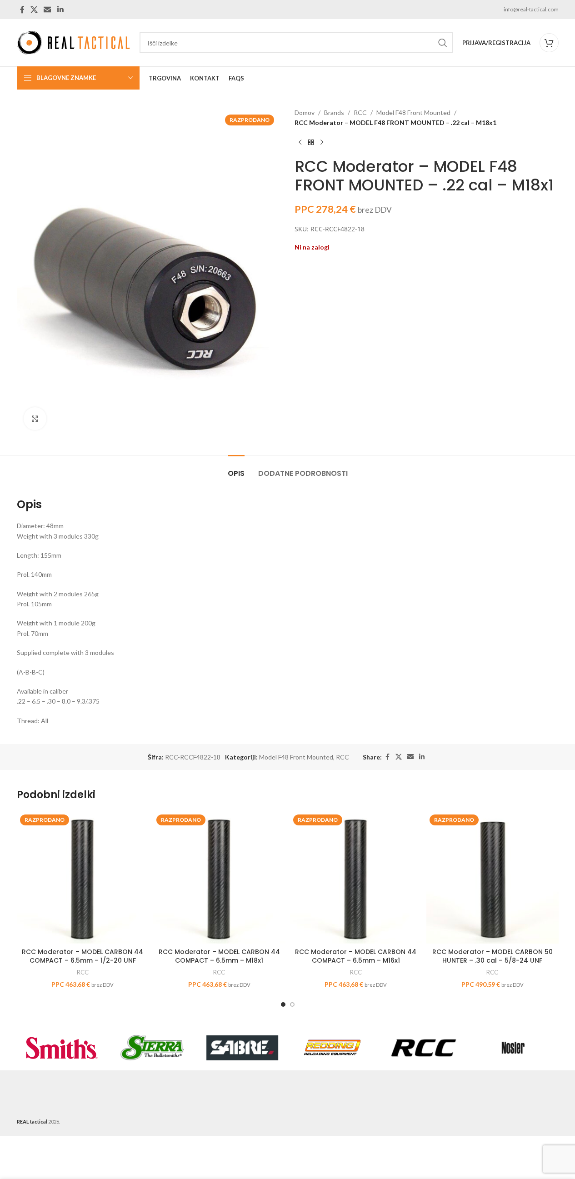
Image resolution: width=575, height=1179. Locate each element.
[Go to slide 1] (283, 1004)
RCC (360, 112)
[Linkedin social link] (60, 9)
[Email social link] (47, 9)
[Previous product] (300, 142)
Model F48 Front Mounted (413, 112)
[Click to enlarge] (35, 418)
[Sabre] (242, 1047)
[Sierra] (152, 1047)
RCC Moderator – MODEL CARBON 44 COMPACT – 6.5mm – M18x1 (219, 956)
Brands (334, 112)
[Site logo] (73, 42)
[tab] (236, 469)
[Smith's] (62, 1047)
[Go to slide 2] (292, 1004)
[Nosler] (513, 1047)
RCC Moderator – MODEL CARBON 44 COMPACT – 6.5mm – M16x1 (355, 956)
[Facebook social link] (22, 9)
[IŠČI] (442, 42)
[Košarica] (549, 43)
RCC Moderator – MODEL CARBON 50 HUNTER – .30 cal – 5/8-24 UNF (492, 956)
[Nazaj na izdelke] (310, 142)
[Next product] (321, 142)
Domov (305, 112)
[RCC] (423, 1047)
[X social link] (34, 9)
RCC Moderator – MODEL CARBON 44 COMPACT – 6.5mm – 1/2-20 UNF (82, 956)
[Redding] (332, 1047)
